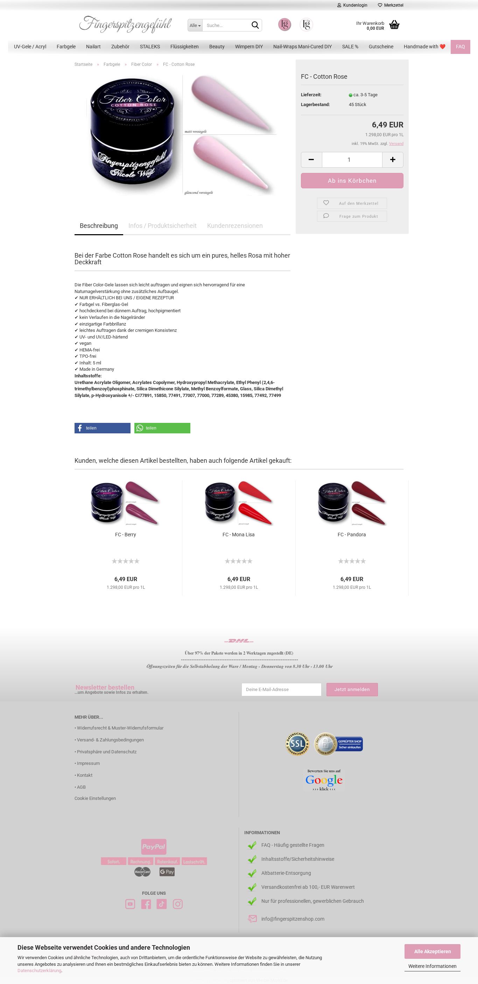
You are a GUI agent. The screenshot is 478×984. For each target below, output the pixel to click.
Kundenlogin (354, 5)
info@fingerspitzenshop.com (292, 919)
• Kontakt (83, 775)
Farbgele (66, 46)
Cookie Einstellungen (95, 798)
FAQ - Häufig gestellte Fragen (292, 845)
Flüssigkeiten (184, 46)
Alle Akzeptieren (432, 951)
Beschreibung (99, 225)
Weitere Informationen (432, 966)
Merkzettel (392, 5)
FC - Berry (125, 534)
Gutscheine (381, 46)
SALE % (350, 46)
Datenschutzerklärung (39, 970)
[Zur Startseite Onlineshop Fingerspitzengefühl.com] (126, 25)
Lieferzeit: (311, 94)
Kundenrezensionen (235, 225)
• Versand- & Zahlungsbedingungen (109, 739)
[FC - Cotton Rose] (182, 134)
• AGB (80, 787)
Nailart (93, 46)
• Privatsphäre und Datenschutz (105, 751)
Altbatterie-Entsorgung (286, 873)
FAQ (460, 46)
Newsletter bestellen (105, 687)
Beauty (217, 46)
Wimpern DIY (249, 46)
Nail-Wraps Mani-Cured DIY (302, 46)
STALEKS (150, 46)
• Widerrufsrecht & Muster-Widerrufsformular (119, 728)
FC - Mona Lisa (239, 534)
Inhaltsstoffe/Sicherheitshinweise (297, 859)
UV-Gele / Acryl (30, 46)
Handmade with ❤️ (424, 46)
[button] (103, 428)
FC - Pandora (352, 534)
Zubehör (120, 46)
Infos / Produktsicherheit (162, 225)
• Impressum (87, 763)
